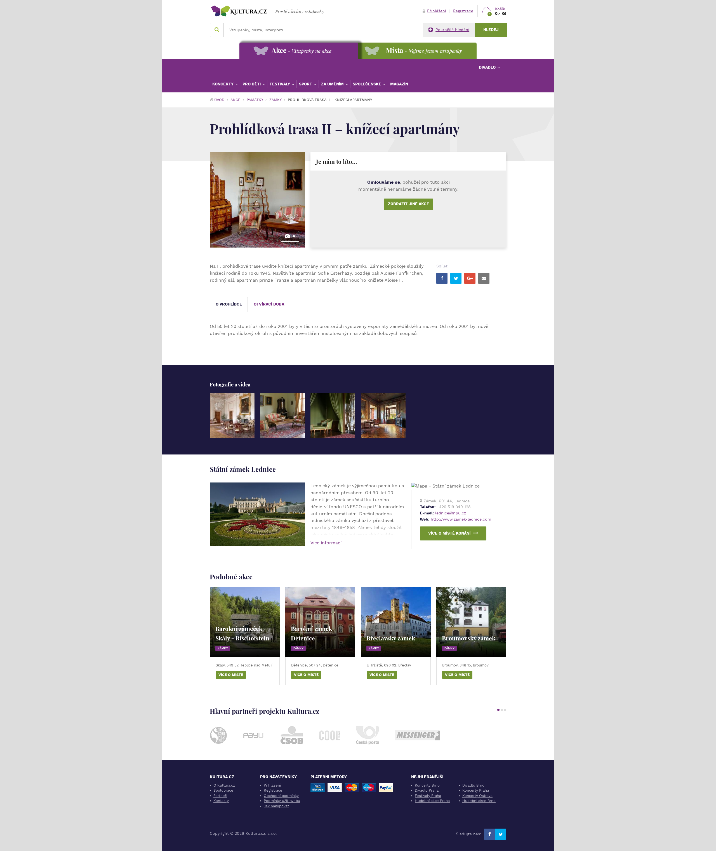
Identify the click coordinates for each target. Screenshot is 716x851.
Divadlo (488, 67)
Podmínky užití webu (282, 801)
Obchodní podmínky (281, 796)
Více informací (325, 542)
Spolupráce (223, 790)
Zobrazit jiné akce (408, 204)
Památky (255, 100)
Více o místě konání (449, 533)
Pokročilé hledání (452, 29)
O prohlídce (229, 304)
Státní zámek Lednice (243, 469)
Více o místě (230, 675)
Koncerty (223, 84)
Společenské (367, 84)
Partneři (220, 796)
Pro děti (252, 84)
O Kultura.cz (224, 785)
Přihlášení (436, 11)
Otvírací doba (269, 304)
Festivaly (280, 84)
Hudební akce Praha (432, 801)
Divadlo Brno (473, 785)
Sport (306, 84)
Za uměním (333, 84)
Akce (235, 100)
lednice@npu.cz (450, 513)
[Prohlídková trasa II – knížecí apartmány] (232, 415)
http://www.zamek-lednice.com (461, 519)
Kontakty (221, 801)
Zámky (275, 100)
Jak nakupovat (276, 806)
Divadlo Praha (427, 790)
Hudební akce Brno (479, 801)
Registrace (463, 11)
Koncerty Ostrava (477, 796)
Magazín (399, 84)
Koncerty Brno (427, 785)
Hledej (491, 29)
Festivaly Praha (428, 796)
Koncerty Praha (475, 790)
